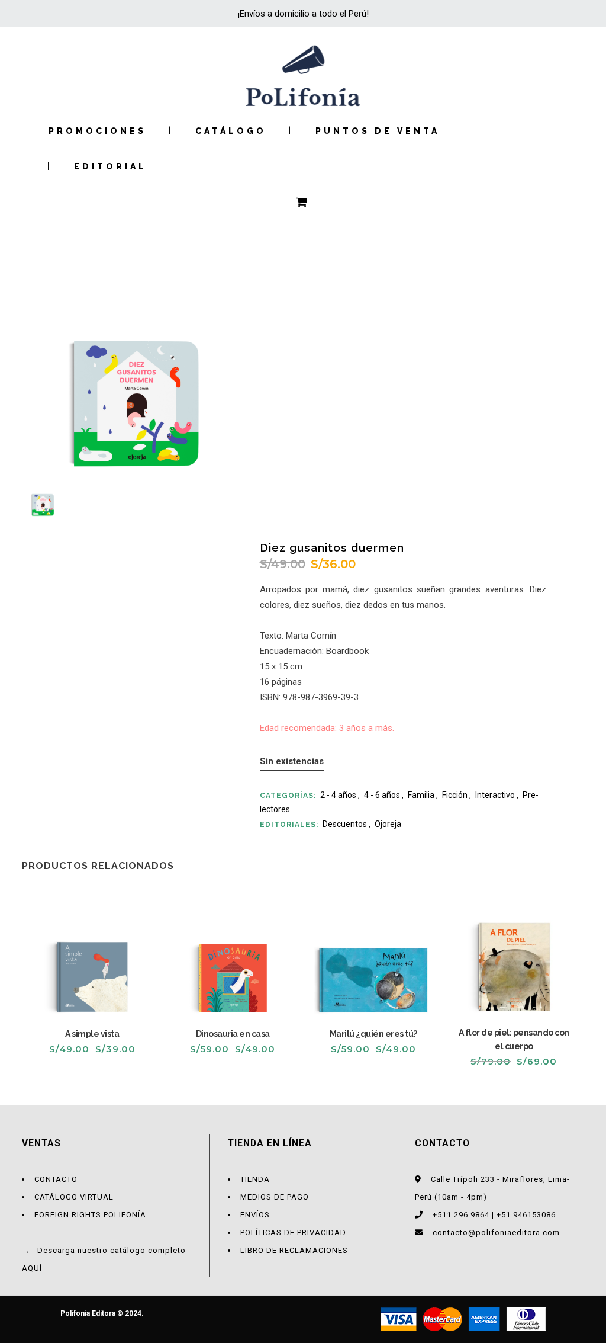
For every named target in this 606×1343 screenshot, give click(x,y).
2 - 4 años (338, 795)
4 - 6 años (382, 795)
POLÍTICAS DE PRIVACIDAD (293, 1232)
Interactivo (495, 795)
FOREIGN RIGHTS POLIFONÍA (90, 1214)
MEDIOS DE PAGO (274, 1197)
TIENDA (255, 1179)
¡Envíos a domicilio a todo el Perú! (303, 13)
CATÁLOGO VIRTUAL (74, 1197)
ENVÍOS (255, 1214)
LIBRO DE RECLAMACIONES (294, 1250)
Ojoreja (388, 824)
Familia (421, 795)
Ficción (455, 795)
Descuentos (345, 824)
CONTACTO (56, 1179)
